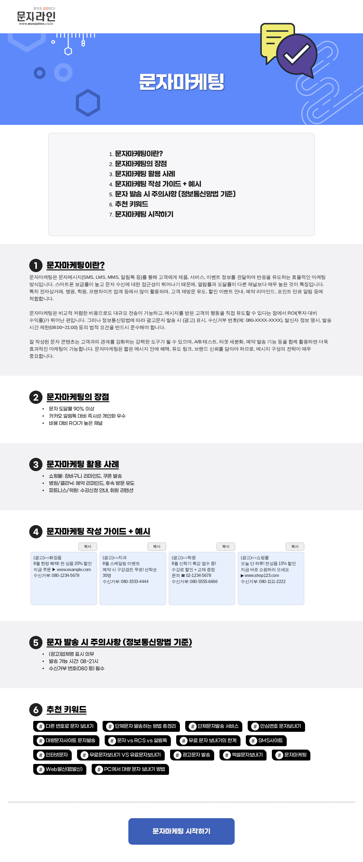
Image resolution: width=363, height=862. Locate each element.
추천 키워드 (131, 204)
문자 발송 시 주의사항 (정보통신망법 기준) (175, 194)
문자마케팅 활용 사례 (145, 174)
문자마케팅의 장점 (141, 164)
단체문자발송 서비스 (218, 726)
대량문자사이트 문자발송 (70, 740)
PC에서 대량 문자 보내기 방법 (134, 769)
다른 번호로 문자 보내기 (69, 726)
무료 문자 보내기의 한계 (212, 740)
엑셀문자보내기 (247, 755)
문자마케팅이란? (139, 154)
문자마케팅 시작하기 (144, 214)
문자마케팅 (295, 755)
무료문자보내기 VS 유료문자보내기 (125, 755)
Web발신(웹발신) (64, 769)
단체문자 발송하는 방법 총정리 (145, 726)
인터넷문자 (57, 755)
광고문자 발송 (196, 755)
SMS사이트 (270, 740)
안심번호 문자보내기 (280, 726)
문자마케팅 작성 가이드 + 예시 (158, 184)
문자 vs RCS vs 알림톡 (142, 740)
